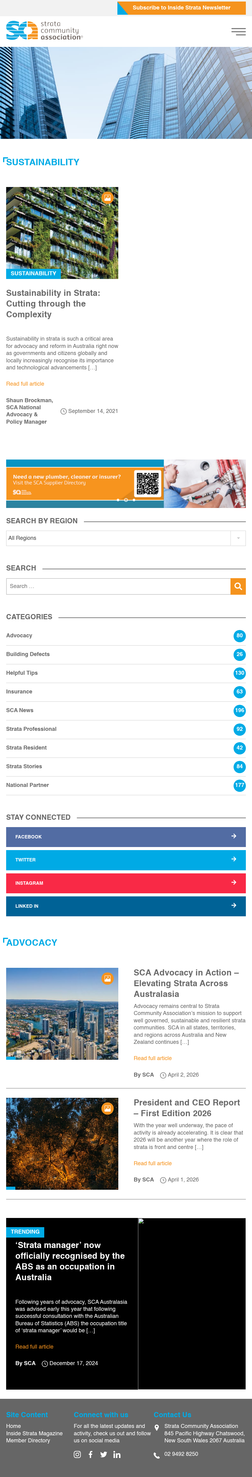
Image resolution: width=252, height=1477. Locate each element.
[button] (118, 500)
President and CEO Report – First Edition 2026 (187, 1108)
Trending (25, 1232)
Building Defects (124, 654)
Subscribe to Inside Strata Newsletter (181, 8)
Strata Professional (124, 729)
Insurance (124, 692)
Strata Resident (124, 748)
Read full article (25, 384)
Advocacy (124, 636)
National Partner (125, 785)
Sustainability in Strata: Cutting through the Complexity (53, 304)
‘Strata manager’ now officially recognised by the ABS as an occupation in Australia (70, 1262)
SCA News (125, 710)
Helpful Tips (125, 673)
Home (13, 1426)
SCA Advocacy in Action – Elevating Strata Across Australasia (186, 984)
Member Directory (28, 1441)
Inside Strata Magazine (34, 1434)
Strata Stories (124, 766)
